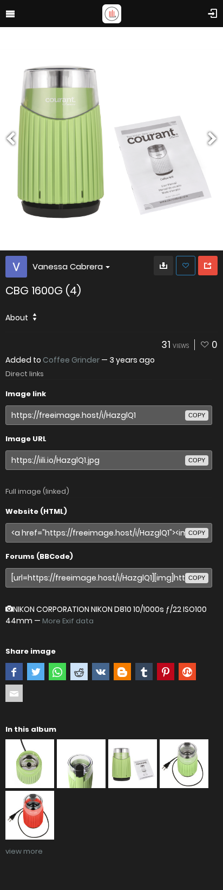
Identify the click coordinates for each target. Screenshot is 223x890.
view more (24, 851)
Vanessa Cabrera (67, 266)
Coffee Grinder (71, 359)
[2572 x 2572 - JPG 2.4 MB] (163, 265)
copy (196, 415)
